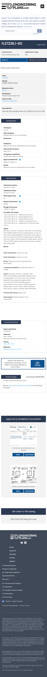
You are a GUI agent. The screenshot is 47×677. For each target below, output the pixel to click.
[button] (42, 6)
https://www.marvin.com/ (12, 349)
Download (29, 454)
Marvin (4, 90)
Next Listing (15, 68)
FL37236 (5, 78)
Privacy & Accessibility (10, 606)
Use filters (36, 34)
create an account (23, 385)
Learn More (28, 27)
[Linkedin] (25, 543)
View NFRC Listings (37, 363)
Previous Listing (6, 68)
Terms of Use (24, 606)
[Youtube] (22, 543)
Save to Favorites (38, 60)
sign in (10, 385)
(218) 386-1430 (8, 344)
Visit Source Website (9, 101)
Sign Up (19, 24)
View (18, 454)
